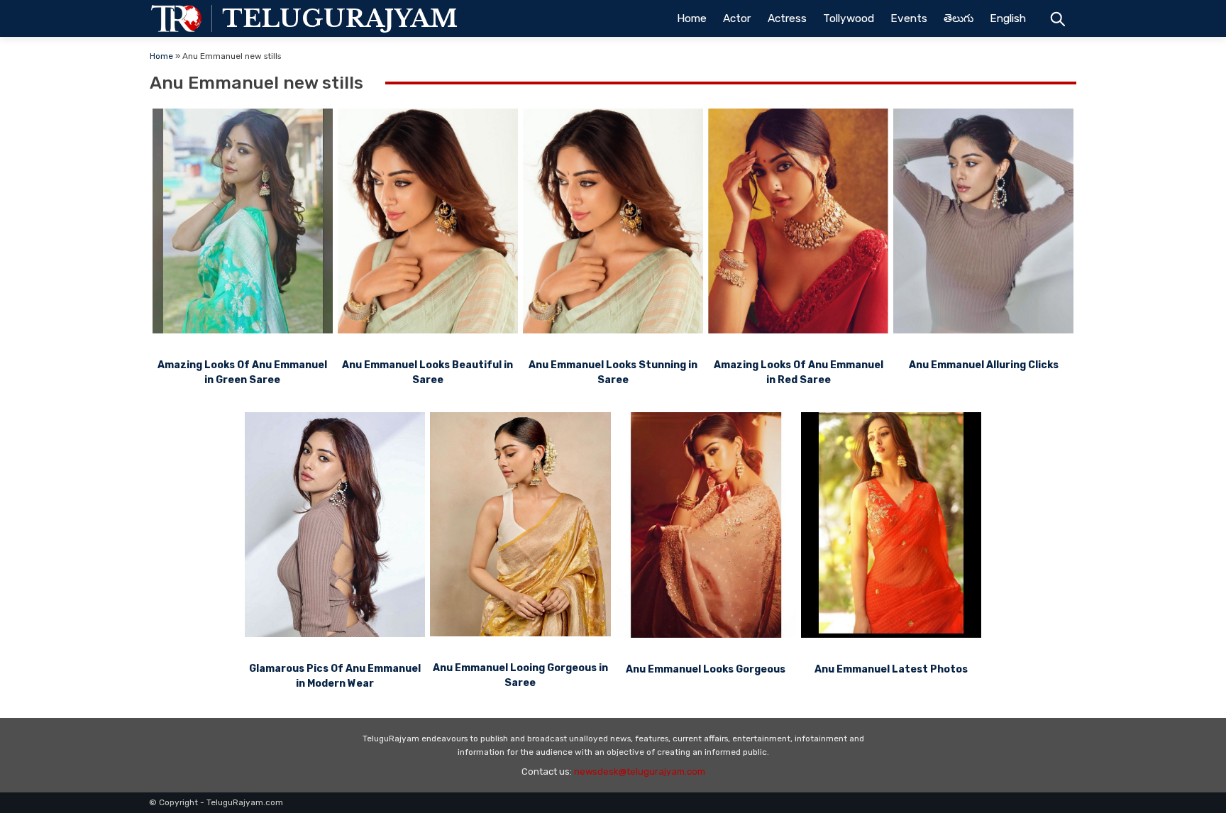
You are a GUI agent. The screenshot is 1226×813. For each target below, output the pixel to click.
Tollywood (848, 18)
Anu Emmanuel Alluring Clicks (984, 365)
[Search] (1057, 18)
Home (692, 18)
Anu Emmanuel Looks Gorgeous (705, 669)
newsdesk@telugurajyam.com (639, 771)
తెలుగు (958, 18)
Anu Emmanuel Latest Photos (891, 669)
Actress (787, 18)
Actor (737, 18)
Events (908, 18)
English (1008, 18)
